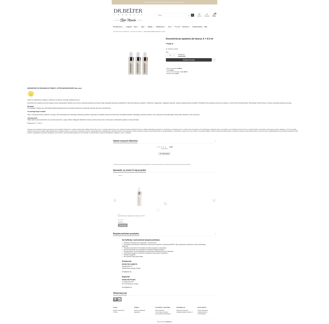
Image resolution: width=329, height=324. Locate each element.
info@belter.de (126, 272)
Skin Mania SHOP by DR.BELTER (121, 31)
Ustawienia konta (202, 312)
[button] (192, 15)
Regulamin (137, 312)
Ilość (167, 52)
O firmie (115, 312)
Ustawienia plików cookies (183, 312)
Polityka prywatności (182, 310)
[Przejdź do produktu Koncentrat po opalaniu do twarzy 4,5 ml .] (139, 193)
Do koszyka (122, 225)
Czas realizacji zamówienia (162, 313)
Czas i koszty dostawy (161, 312)
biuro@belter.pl (127, 287)
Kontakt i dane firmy (118, 310)
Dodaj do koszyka (189, 60)
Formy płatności (159, 310)
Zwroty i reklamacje (139, 310)
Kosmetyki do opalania (136, 31)
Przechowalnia (202, 313)
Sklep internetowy (164, 321)
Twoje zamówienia (203, 310)
